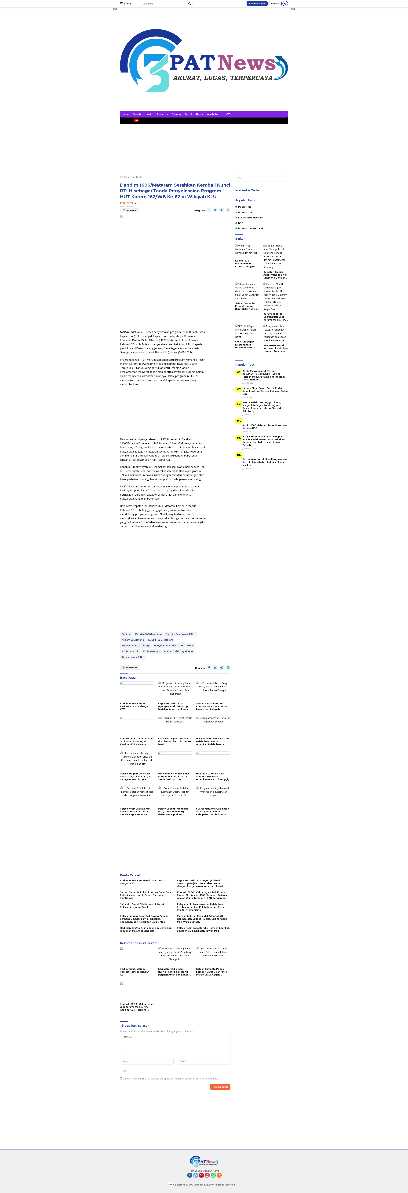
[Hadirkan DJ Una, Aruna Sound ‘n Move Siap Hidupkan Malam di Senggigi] (213, 760)
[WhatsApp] (213, 1175)
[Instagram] (207, 1175)
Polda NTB (244, 207)
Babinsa (126, 634)
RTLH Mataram (151, 651)
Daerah (136, 114)
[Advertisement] (102, 71)
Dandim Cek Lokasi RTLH (181, 634)
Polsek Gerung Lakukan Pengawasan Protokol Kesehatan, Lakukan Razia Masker (264, 462)
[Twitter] (195, 1175)
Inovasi (195, 120)
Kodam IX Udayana (133, 639)
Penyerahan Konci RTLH (168, 645)
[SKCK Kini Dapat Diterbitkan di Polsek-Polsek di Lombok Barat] (175, 725)
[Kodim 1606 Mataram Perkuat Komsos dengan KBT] (137, 690)
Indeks (275, 3)
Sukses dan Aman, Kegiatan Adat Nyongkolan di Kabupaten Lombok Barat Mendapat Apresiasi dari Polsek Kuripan (212, 811)
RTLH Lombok (130, 651)
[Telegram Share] (221, 210)
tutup (115, 9)
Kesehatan (213, 114)
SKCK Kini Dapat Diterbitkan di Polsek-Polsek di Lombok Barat (174, 741)
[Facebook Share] (209, 210)
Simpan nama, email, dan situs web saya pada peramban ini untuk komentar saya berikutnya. (171, 1078)
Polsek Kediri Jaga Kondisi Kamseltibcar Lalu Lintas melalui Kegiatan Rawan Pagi (135, 811)
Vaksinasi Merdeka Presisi (157, 120)
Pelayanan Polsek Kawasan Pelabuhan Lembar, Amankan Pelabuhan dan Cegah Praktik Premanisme (212, 741)
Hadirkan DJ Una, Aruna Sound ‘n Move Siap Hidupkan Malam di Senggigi (213, 776)
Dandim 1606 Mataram (148, 634)
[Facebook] (189, 1175)
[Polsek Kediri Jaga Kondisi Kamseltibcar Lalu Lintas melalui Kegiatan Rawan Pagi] (137, 796)
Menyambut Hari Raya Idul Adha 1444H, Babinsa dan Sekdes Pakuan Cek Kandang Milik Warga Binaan (173, 776)
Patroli (188, 114)
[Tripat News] (204, 60)
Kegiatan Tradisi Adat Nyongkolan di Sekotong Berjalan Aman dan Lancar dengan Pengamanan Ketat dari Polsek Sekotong (174, 706)
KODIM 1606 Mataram (160, 639)
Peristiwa (162, 114)
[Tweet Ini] (215, 210)
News (199, 114)
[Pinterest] (201, 1175)
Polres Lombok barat (250, 228)
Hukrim (149, 114)
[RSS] (219, 1175)
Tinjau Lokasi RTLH (133, 657)
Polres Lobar (245, 212)
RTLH (190, 645)
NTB (228, 114)
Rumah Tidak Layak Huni (178, 651)
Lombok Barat (257, 3)
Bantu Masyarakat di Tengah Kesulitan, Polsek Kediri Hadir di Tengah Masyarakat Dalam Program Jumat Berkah (263, 375)
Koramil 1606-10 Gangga (136, 645)
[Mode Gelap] (285, 3)
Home (125, 114)
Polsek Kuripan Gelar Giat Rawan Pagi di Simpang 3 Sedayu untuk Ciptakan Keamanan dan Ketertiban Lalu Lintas (135, 776)
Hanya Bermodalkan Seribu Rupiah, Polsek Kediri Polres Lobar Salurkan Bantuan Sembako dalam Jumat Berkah (263, 441)
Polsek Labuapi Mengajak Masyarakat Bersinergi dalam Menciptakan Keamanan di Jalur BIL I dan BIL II (174, 811)
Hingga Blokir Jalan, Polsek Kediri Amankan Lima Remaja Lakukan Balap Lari (265, 391)
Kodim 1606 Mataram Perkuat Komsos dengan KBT (134, 706)
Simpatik (182, 120)
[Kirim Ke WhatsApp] (228, 210)
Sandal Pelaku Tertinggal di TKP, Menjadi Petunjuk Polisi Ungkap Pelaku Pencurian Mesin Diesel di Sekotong (261, 407)
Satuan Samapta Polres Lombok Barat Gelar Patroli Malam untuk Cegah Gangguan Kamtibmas (212, 706)
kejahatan (128, 120)
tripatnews (126, 202)
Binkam (176, 114)
